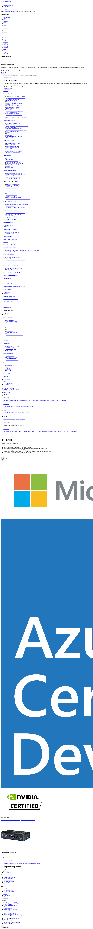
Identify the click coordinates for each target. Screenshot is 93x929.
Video (4, 892)
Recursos (8, 329)
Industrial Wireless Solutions (12, 113)
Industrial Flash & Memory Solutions (14, 111)
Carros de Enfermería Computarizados (15, 193)
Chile (4, 22)
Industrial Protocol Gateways (13, 148)
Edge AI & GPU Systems (12, 161)
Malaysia (5, 46)
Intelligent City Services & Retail (10, 210)
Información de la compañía (12, 346)
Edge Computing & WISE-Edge (9, 229)
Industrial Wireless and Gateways (14, 150)
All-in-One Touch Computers (13, 257)
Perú (6, 9)
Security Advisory (7, 337)
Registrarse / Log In (8, 77)
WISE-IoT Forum (10, 333)
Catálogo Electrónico (8, 895)
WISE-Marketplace (7, 383)
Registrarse (6, 5)
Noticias (5, 894)
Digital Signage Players (11, 102)
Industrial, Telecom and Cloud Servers (15, 173)
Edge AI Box (6, 392)
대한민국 (5, 44)
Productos (5, 91)
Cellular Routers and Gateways (13, 143)
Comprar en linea (9, 869)
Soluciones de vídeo (7, 289)
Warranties (8, 324)
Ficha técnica (4, 820)
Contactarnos (6, 379)
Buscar (5, 7)
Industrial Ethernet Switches (12, 146)
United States (6, 17)
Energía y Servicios (7, 236)
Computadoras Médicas (11, 195)
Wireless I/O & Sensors (11, 137)
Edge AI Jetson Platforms (12, 185)
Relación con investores (8, 353)
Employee (5, 376)
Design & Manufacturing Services (10, 275)
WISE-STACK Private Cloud (13, 178)
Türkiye (5, 52)
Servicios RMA (10, 320)
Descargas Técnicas (21, 820)
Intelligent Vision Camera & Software (15, 186)
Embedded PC (6, 390)
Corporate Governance (11, 357)
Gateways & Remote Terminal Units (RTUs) (16, 130)
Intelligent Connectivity (8, 140)
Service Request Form (11, 321)
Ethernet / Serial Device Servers (13, 144)
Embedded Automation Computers (14, 128)
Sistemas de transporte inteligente (10, 265)
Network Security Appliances (13, 175)
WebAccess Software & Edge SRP (14, 136)
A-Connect (6, 384)
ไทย (4, 50)
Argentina (5, 21)
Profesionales (6, 362)
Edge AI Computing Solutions (13, 232)
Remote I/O (9, 135)
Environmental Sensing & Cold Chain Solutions (17, 204)
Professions (9, 365)
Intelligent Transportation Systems (14, 165)
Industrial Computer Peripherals (13, 162)
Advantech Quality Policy (8, 301)
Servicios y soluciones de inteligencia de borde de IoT (14, 286)
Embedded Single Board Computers (14, 105)
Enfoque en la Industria (8, 891)
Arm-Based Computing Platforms (14, 99)
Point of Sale (9, 258)
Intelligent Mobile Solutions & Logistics (11, 201)
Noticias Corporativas (8, 878)
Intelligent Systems (7, 155)
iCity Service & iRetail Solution (13, 214)
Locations (8, 369)
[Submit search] (36, 75)
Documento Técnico (8, 890)
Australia (5, 37)
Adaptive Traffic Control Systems (14, 268)
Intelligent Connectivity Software (14, 151)
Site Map (5, 919)
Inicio (4, 387)
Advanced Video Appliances (13, 184)
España (5, 32)
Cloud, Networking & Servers (9, 170)
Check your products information (14, 322)
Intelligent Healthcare (7, 190)
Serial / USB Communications (13, 152)
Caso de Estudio (7, 888)
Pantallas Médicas (10, 196)
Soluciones (6, 226)
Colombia (5, 23)
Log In (11, 5)
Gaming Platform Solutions (12, 108)
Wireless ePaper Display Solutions (14, 115)
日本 (4, 43)
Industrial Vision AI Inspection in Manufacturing (17, 251)
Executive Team (10, 347)
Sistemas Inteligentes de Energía (13, 197)
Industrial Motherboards (11, 112)
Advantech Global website (11, 11)
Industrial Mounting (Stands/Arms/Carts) (11, 219)
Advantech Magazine (11, 349)
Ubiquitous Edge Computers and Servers (15, 260)
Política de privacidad (8, 921)
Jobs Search (6, 882)
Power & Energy (10, 133)
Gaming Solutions (7, 278)
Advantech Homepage (6, 1)
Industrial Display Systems (12, 109)
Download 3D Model (12, 820)
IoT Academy (9, 331)
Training (8, 368)
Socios (5, 304)
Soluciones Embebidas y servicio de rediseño (12, 272)
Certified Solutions (10, 124)
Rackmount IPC (10, 167)
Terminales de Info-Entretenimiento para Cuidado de (18, 199)
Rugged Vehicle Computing (9, 262)
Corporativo (6, 340)
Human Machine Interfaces (12, 131)
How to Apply (9, 370)
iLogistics (5, 281)
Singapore (5, 47)
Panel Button (4, 73)
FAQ (4, 896)
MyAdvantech (6, 6)
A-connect (5, 898)
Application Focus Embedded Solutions (15, 98)
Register (2, 72)
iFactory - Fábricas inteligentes (9, 239)
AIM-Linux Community (12, 332)
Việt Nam (5, 53)
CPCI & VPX (9, 159)
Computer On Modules (11, 100)
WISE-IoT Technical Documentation (14, 335)
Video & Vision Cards (11, 188)
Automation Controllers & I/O (13, 123)
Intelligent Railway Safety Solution (14, 269)
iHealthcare (5, 242)
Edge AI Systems (10, 233)
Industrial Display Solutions (9, 283)
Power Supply (9, 225)
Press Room (9, 350)
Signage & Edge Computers (12, 217)
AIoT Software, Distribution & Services (15, 96)
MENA (5, 59)
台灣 (4, 49)
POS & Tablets (9, 215)
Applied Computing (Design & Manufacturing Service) (14, 117)
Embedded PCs (10, 104)
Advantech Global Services (9, 296)
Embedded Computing (8, 93)
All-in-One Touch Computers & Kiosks (15, 213)
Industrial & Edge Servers (8, 244)
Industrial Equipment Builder (9, 247)
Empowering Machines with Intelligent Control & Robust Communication (23, 250)
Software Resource (30, 820)
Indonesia (5, 42)
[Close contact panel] (1, 855)
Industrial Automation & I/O (9, 120)
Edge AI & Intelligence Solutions (14, 103)
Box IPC (8, 158)
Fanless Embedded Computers (13, 107)
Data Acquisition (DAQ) (12, 127)
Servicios (5, 293)
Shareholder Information (12, 360)
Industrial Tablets (10, 206)
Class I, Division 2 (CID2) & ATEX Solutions (17, 126)
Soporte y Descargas (7, 317)
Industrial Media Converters (12, 147)
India (4, 40)
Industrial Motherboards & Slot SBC (14, 163)
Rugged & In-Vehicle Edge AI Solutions (15, 207)
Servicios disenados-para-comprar (10, 299)
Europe (5, 30)
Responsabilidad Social (8, 881)
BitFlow (8, 292)
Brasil (4, 18)
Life (7, 367)
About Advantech (6, 343)
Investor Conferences (11, 358)
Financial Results (10, 356)
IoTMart (5, 381)
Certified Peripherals (7, 222)
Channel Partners (7, 307)
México (5, 19)
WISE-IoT (8, 313)
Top (3, 926)
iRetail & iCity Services (8, 254)
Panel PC (8, 132)
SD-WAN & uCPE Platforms (13, 177)
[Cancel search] (37, 75)
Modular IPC (9, 166)
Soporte (5, 314)
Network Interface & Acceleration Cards (15, 174)
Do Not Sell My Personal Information (12, 922)
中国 (4, 39)
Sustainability (6, 373)
